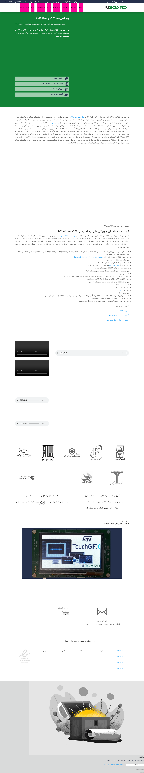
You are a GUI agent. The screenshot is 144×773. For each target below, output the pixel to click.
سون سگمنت (114, 265)
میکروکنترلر (54, 123)
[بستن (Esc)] (137, 769)
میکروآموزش (41, 7)
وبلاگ (49, 7)
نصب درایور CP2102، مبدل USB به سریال (88, 257)
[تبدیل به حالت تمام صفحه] (141, 769)
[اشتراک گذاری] (139, 769)
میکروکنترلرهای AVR (77, 117)
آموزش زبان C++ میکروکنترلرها (118, 320)
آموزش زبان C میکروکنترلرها (118, 315)
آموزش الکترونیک (55, 24)
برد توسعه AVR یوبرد (68, 235)
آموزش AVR (35, 24)
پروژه (73, 7)
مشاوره (55, 7)
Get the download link (113, 764)
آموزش (64, 7)
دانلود (32, 7)
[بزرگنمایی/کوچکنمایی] (143, 769)
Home (63, 24)
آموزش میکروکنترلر (44, 24)
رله (121, 290)
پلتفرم (81, 7)
